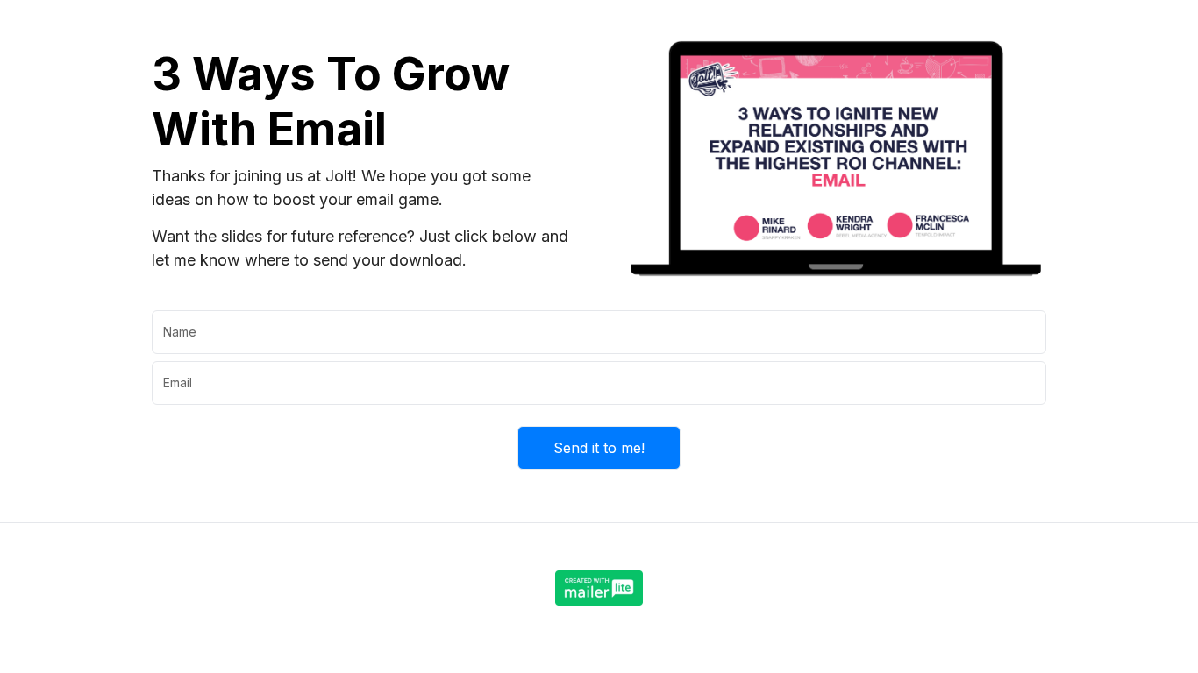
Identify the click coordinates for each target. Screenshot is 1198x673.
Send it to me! (599, 448)
